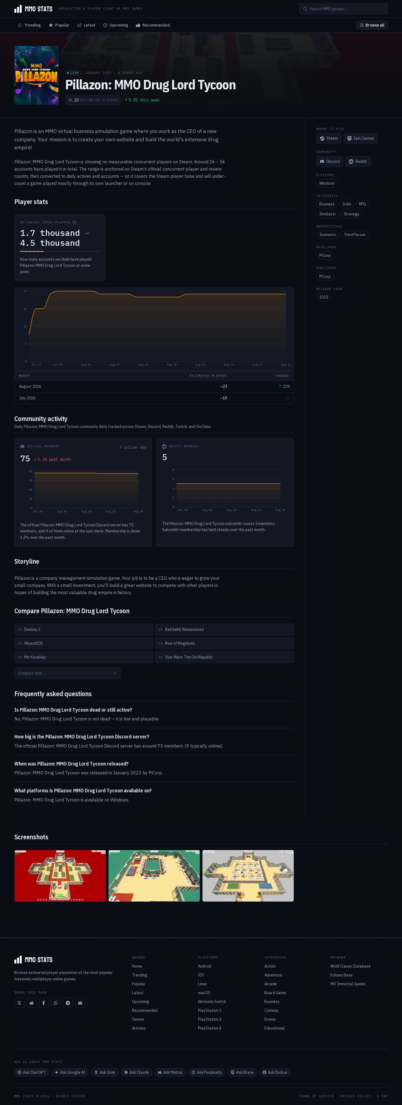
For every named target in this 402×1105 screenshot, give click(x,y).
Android (204, 966)
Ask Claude (139, 1072)
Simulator (327, 213)
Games (138, 1019)
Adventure (273, 975)
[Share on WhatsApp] (56, 1003)
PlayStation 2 (209, 1010)
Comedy (271, 1010)
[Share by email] (80, 1003)
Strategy (351, 213)
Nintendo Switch (212, 1001)
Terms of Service (316, 1096)
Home (137, 966)
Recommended (156, 25)
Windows (327, 183)
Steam (332, 138)
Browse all (375, 25)
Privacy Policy (355, 1096)
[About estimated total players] (74, 222)
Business (327, 204)
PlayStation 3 (209, 1019)
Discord (333, 161)
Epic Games (364, 138)
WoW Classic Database (350, 966)
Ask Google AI (72, 1072)
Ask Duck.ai (277, 1072)
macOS (204, 992)
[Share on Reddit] (31, 1003)
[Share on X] (19, 1003)
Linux (202, 983)
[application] (154, 329)
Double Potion (70, 1096)
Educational (274, 1028)
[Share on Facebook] (44, 1003)
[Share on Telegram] (68, 1003)
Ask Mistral (173, 1072)
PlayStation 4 (209, 1028)
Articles (139, 1028)
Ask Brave (245, 1072)
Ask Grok (107, 1072)
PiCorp (325, 255)
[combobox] (67, 673)
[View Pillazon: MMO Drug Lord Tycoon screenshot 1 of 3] (60, 876)
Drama (270, 1019)
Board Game (275, 992)
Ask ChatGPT (34, 1072)
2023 (323, 297)
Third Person (355, 234)
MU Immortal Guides (348, 983)
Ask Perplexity (209, 1072)
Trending (32, 25)
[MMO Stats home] (33, 9)
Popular (62, 25)
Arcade (270, 983)
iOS (201, 975)
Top (384, 1096)
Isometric (327, 234)
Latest (89, 25)
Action (269, 966)
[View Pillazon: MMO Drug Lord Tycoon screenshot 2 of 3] (154, 876)
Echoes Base (341, 975)
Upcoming (119, 25)
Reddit (361, 161)
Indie (346, 204)
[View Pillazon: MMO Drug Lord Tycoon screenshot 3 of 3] (248, 876)
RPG (362, 204)
